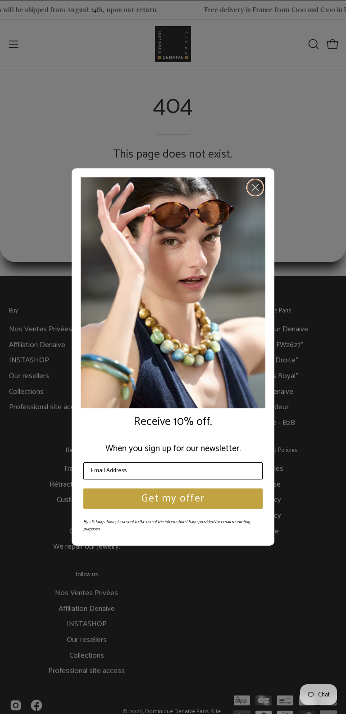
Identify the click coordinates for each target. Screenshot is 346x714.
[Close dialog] (255, 187)
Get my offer (173, 498)
